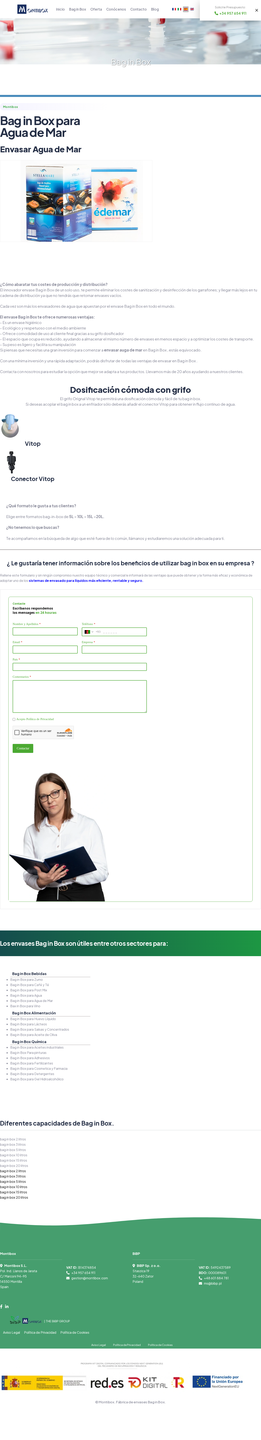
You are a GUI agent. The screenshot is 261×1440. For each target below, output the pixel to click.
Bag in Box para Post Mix (28, 990)
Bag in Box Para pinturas (28, 1052)
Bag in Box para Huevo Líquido (33, 1019)
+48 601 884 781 (216, 1278)
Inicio (60, 9)
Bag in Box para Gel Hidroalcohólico (37, 1079)
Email (17, 642)
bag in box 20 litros (14, 1165)
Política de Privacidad (40, 719)
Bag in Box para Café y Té (29, 985)
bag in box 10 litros (13, 1155)
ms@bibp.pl (213, 1283)
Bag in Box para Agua (26, 995)
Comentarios (22, 676)
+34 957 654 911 (83, 1273)
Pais (16, 659)
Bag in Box (77, 9)
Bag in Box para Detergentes (32, 1074)
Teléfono (88, 624)
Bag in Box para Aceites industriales (37, 1047)
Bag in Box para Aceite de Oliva (33, 1034)
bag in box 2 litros (13, 1139)
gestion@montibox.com (89, 1278)
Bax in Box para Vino (25, 1006)
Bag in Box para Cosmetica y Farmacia (38, 1068)
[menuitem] (13, 1171)
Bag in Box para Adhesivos (30, 1058)
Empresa (88, 642)
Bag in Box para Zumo (26, 979)
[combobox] (91, 632)
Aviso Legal (11, 1332)
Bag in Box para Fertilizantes (31, 1063)
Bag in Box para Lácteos (28, 1024)
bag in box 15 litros (13, 1160)
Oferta (96, 9)
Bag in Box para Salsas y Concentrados (39, 1029)
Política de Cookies (74, 1332)
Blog (155, 9)
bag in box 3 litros (13, 1144)
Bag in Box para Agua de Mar (31, 1000)
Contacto (138, 9)
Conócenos (116, 9)
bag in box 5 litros (13, 1150)
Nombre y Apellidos (27, 624)
